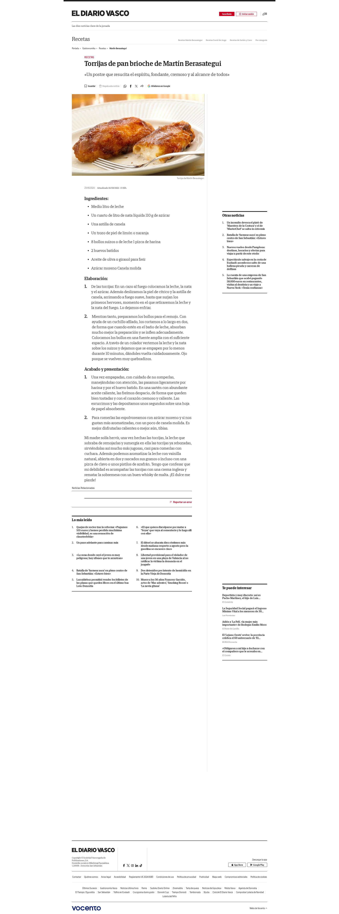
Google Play (258, 865)
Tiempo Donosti (179, 892)
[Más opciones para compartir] (142, 86)
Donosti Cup (163, 892)
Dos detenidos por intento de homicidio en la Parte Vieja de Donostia (166, 572)
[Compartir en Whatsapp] (125, 86)
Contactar (76, 877)
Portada (75, 48)
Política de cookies (259, 877)
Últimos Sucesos (89, 888)
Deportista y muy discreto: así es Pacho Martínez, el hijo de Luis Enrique (241, 598)
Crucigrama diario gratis (143, 892)
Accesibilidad (120, 877)
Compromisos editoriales (236, 877)
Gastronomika (88, 48)
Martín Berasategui (118, 48)
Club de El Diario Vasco (223, 892)
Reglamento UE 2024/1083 (141, 877)
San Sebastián (104, 892)
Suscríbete (226, 14)
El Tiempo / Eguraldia (85, 892)
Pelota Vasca (229, 888)
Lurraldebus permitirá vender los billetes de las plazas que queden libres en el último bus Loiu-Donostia (102, 583)
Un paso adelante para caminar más (97, 542)
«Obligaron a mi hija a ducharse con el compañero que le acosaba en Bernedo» (243, 651)
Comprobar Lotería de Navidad (250, 892)
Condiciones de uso (165, 877)
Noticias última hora (129, 888)
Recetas (81, 38)
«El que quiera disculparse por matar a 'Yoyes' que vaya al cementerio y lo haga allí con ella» (166, 530)
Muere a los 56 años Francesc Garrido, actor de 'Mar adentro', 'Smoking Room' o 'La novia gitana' (164, 583)
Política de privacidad (186, 877)
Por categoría (261, 40)
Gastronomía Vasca (108, 888)
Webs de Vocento (257, 908)
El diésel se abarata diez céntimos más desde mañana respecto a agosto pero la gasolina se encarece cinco (164, 546)
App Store (238, 865)
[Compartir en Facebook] (131, 86)
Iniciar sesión (248, 14)
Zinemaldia (178, 888)
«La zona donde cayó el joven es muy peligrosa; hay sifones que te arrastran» (99, 556)
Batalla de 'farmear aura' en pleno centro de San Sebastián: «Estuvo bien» (101, 572)
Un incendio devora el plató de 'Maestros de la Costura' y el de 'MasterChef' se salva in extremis (246, 226)
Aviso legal (106, 877)
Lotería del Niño (169, 896)
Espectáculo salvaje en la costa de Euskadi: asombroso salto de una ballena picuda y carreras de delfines (246, 264)
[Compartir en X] (136, 86)
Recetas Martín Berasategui (190, 40)
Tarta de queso (192, 888)
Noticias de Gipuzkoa (211, 888)
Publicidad (204, 877)
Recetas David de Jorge (216, 40)
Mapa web (217, 877)
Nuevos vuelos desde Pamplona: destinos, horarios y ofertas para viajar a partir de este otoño (246, 250)
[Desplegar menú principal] (265, 14)
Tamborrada (195, 892)
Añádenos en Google (160, 86)
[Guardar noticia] (89, 86)
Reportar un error (182, 502)
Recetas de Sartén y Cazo (241, 40)
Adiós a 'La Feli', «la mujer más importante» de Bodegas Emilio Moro (244, 623)
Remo (144, 888)
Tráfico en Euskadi (122, 892)
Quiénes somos (91, 877)
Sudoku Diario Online (160, 888)
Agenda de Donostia (248, 888)
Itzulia (206, 892)
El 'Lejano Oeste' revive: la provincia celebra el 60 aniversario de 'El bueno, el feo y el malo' (243, 638)
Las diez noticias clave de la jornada (91, 26)
